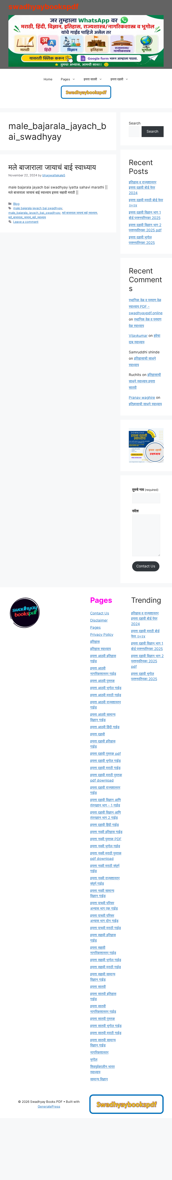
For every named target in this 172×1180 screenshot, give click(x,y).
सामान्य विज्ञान (99, 1079)
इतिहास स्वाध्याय (100, 649)
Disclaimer (99, 620)
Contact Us (145, 566)
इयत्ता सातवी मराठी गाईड (105, 1033)
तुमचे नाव (145, 489)
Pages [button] (65, 79)
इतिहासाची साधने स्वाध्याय (145, 404)
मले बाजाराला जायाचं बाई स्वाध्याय (52, 167)
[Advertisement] (86, 1149)
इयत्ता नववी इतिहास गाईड (106, 832)
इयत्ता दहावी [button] (117, 79)
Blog (16, 203)
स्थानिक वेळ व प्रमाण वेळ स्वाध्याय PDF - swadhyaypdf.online (146, 306)
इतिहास (95, 642)
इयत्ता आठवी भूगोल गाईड (105, 688)
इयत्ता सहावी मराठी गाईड (105, 967)
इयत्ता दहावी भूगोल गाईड (105, 761)
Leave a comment (25, 221)
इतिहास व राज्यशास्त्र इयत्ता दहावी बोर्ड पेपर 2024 (142, 187)
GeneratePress (49, 1106)
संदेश (135, 511)
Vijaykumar (138, 335)
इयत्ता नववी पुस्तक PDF (105, 839)
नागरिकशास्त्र (99, 1052)
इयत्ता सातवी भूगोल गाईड (105, 1026)
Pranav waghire (142, 397)
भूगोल (93, 1059)
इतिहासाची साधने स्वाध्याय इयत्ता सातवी (145, 381)
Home (48, 79)
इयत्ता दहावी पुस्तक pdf (105, 754)
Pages (95, 627)
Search (135, 123)
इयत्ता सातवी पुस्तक (102, 1019)
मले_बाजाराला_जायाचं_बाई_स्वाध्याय (27, 217)
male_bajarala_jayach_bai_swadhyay (34, 212)
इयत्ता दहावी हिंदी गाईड (104, 825)
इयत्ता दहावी (97, 734)
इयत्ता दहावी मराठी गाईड (105, 768)
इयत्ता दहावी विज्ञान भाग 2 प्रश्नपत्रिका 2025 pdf (147, 661)
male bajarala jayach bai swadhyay (37, 208)
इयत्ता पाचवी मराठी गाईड (105, 928)
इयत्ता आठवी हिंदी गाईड (104, 727)
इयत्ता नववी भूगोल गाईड (105, 846)
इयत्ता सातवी (98, 987)
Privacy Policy (101, 634)
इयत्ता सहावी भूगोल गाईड (105, 960)
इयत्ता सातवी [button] (90, 79)
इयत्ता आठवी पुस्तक (102, 681)
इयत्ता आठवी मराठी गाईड (105, 695)
